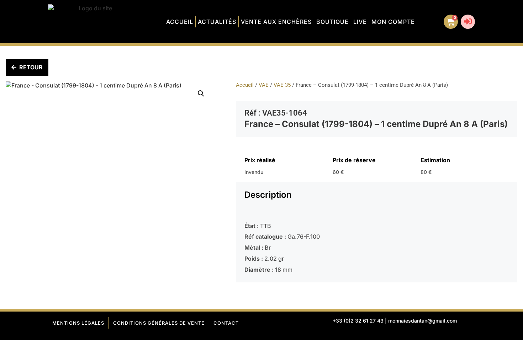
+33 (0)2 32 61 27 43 (358, 321)
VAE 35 (282, 85)
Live (360, 21)
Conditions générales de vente (159, 323)
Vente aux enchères (276, 21)
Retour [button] (31, 67)
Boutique (332, 21)
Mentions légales (78, 323)
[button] (201, 93)
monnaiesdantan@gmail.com (422, 321)
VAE (264, 85)
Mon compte (393, 21)
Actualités (217, 21)
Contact (226, 323)
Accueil (179, 21)
